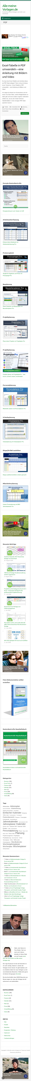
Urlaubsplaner (7, 842)
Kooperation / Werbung (10, 1030)
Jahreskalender (10, 821)
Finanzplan (23, 817)
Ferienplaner (19, 815)
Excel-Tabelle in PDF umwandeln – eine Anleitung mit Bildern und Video (14, 71)
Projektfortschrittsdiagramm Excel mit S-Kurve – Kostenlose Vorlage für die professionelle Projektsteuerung (15, 590)
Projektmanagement (8, 835)
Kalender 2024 (6, 826)
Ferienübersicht (8, 817)
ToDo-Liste (17, 840)
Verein (5, 795)
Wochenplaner (19, 846)
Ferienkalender (12, 815)
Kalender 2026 (22, 826)
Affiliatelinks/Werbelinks (10, 905)
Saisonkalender (15, 837)
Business (25, 107)
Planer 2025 (5, 833)
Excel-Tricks (5, 109)
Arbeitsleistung (16, 808)
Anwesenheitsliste (6, 808)
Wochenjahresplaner (11, 844)
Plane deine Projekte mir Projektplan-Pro (14, 341)
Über (5, 1022)
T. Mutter (6, 107)
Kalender (6, 787)
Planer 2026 (12, 833)
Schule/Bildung (15, 109)
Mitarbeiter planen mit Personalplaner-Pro (14, 408)
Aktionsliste (6, 806)
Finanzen (6, 785)
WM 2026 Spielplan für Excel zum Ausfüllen (16, 640)
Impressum (7, 1032)
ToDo (11, 840)
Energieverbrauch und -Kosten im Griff (13, 211)
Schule (20, 837)
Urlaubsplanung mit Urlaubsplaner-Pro (13, 441)
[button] (3, 1078)
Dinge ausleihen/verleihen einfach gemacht (14, 474)
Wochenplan (7, 846)
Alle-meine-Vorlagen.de (10, 7)
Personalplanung (10, 830)
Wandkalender (16, 842)
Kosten (5, 828)
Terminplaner (6, 840)
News (5, 789)
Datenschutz (7, 1035)
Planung (19, 833)
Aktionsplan (15, 806)
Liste (9, 828)
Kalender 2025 (13, 826)
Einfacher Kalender (12, 813)
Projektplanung (7, 837)
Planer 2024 (25, 831)
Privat (10, 109)
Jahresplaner (9, 824)
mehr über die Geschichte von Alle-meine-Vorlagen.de (14, 958)
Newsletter (6, 1027)
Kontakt (18, 974)
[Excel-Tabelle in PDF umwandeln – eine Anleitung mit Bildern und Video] (16, 54)
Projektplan (17, 835)
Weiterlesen (25, 113)
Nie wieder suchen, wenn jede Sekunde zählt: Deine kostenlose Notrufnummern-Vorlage (15, 624)
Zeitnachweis (6, 848)
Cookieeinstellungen (9, 1038)
